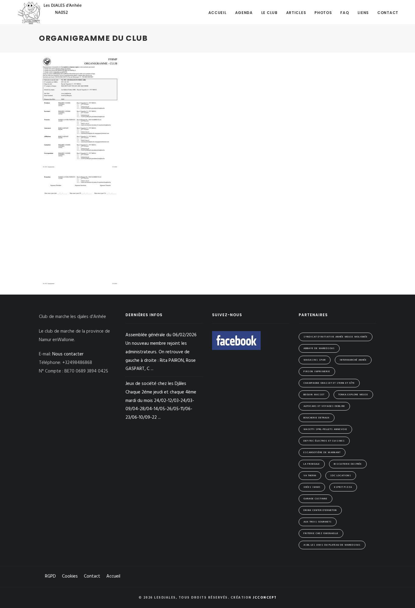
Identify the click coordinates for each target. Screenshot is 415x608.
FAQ (344, 12)
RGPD (50, 576)
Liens (363, 12)
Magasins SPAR (315, 360)
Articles (296, 12)
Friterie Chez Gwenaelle (321, 533)
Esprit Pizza (343, 487)
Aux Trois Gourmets (318, 522)
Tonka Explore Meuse (353, 395)
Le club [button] (269, 12)
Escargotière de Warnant (322, 452)
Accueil (217, 12)
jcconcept (265, 597)
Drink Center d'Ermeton (320, 510)
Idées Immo (312, 487)
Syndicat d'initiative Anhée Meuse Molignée (336, 337)
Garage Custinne (316, 499)
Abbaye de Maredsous (319, 348)
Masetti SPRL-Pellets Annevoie (325, 429)
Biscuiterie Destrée (348, 464)
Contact (387, 12)
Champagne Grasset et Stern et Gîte (329, 383)
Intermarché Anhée (353, 360)
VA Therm (310, 475)
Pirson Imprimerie (317, 371)
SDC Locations (340, 475)
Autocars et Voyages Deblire (324, 406)
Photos (323, 12)
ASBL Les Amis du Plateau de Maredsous (332, 545)
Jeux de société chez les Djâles (160, 400)
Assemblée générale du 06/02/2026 (161, 351)
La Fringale (312, 464)
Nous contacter (68, 354)
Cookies (70, 576)
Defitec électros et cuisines (324, 441)
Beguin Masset (314, 395)
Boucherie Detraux (317, 418)
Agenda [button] (244, 12)
